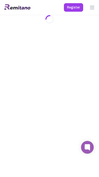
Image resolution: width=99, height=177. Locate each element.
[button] (73, 7)
